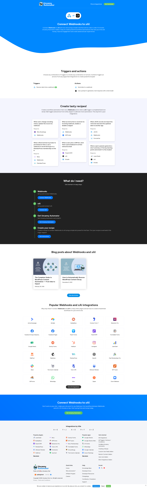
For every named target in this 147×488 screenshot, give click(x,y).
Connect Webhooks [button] (45, 197)
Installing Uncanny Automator (104, 445)
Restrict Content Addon (105, 454)
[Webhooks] (69, 15)
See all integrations (73, 387)
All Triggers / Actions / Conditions (105, 441)
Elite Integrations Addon (105, 459)
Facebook (99, 468)
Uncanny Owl (46, 471)
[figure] (34, 87)
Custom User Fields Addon (106, 451)
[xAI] (77, 15)
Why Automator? (70, 471)
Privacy (35, 480)
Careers (68, 476)
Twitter (101, 468)
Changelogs (85, 476)
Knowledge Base (86, 468)
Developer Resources (88, 473)
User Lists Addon (103, 457)
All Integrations (103, 437)
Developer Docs (86, 471)
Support (84, 482)
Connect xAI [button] (43, 210)
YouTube (104, 468)
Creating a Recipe (103, 449)
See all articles (73, 295)
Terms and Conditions (44, 480)
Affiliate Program (70, 473)
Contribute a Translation (89, 479)
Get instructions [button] (44, 236)
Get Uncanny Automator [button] (47, 222)
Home (67, 468)
